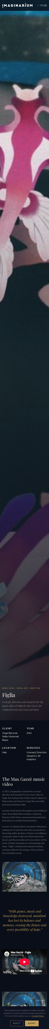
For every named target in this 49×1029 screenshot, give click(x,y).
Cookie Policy (38, 1016)
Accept (32, 1023)
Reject (17, 1023)
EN (41, 5)
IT (38, 5)
